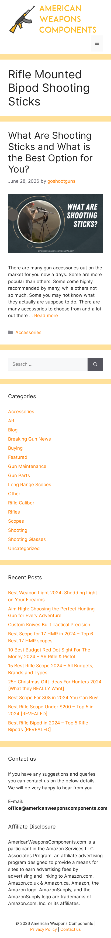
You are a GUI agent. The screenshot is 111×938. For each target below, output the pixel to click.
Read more (46, 315)
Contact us (70, 929)
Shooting (17, 530)
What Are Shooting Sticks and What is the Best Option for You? (50, 152)
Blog (13, 430)
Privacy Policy (43, 929)
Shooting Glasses (27, 539)
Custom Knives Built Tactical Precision (49, 624)
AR (11, 420)
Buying (15, 448)
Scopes (16, 521)
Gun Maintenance (27, 466)
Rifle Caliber (21, 502)
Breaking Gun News (29, 439)
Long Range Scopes (29, 484)
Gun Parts (19, 475)
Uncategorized (24, 548)
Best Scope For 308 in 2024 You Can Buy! (53, 697)
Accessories (28, 332)
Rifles (14, 512)
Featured (17, 457)
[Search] (95, 364)
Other (14, 493)
